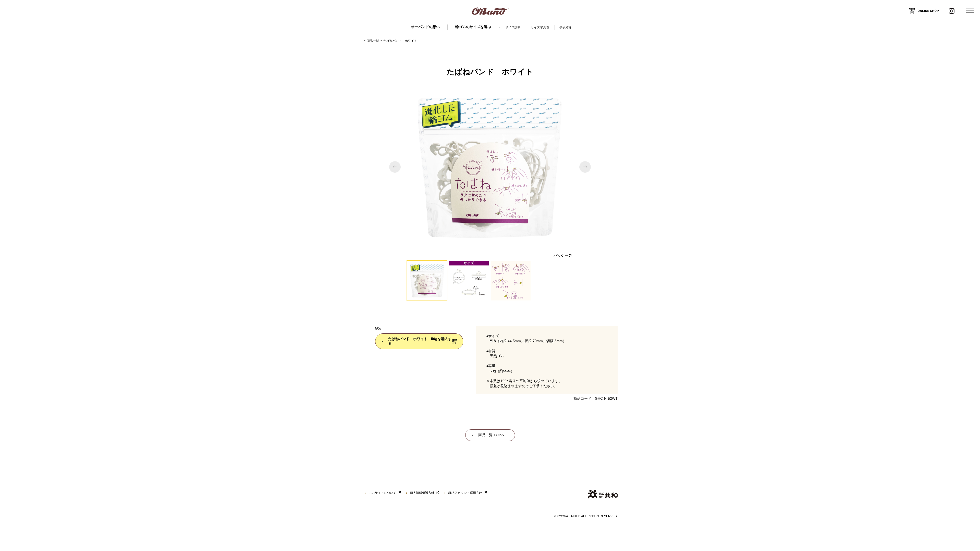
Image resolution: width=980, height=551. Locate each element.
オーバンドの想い (425, 27)
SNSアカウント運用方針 (465, 493)
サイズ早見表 (540, 27)
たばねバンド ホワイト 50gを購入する (420, 341)
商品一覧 (373, 41)
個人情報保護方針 (422, 493)
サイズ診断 (513, 27)
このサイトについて (382, 493)
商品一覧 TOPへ (491, 435)
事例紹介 (565, 27)
